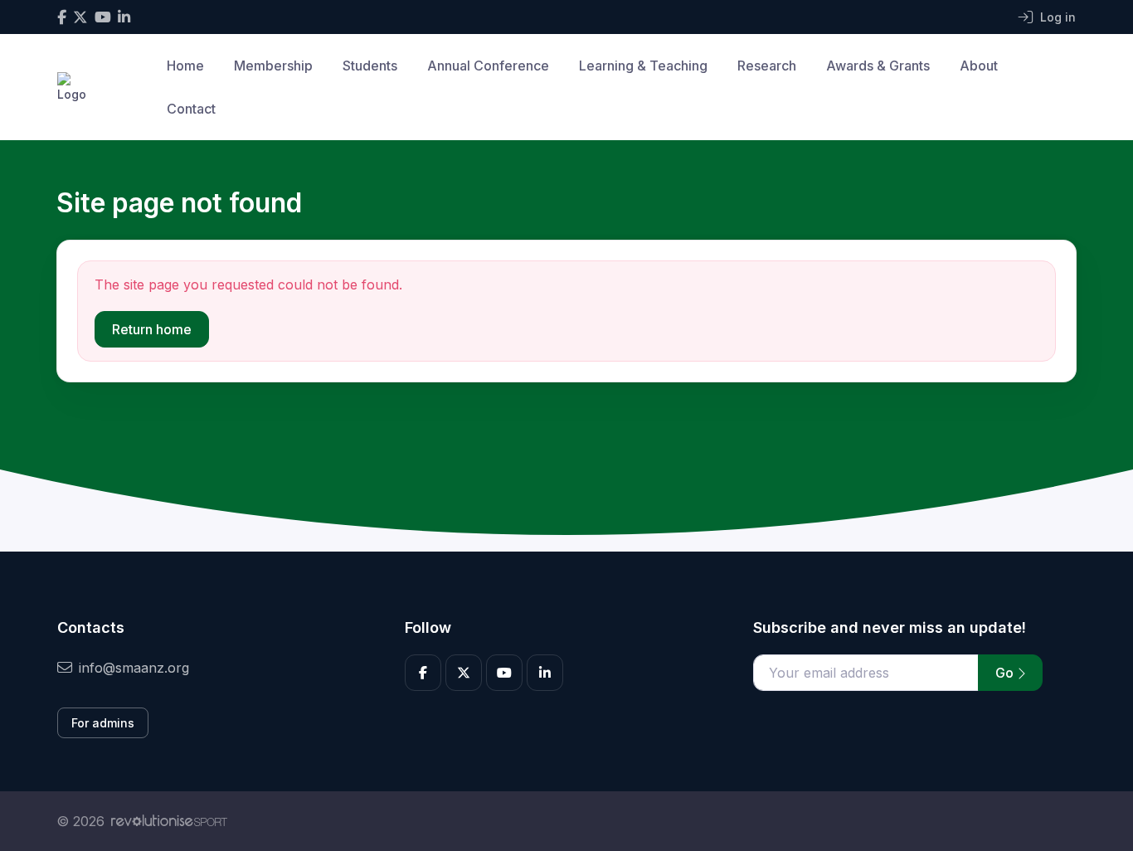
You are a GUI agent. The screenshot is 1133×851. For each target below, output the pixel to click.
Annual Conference (488, 65)
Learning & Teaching (643, 65)
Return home (152, 329)
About (979, 65)
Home (185, 65)
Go (1006, 672)
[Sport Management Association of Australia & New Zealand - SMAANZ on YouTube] (103, 17)
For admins (102, 723)
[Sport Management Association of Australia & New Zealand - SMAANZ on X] (80, 17)
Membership (273, 65)
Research (766, 65)
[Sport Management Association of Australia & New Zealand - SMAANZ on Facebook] (61, 17)
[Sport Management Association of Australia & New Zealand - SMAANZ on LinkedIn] (124, 17)
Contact (191, 108)
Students (370, 65)
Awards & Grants (878, 65)
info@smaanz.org (134, 667)
